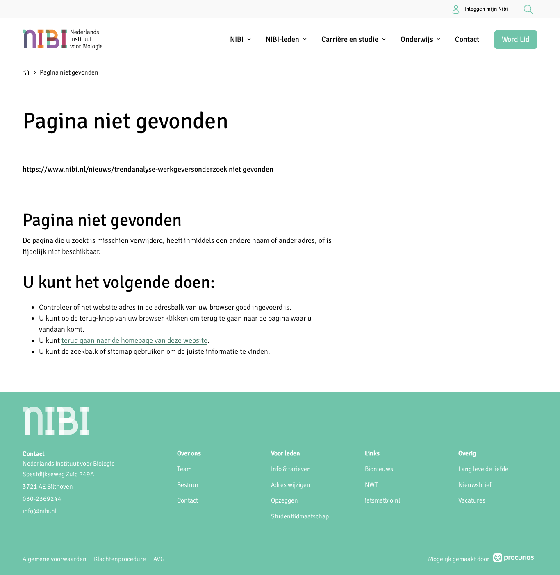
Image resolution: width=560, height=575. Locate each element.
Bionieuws (379, 469)
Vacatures (471, 500)
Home (26, 71)
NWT (371, 485)
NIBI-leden (282, 39)
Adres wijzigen (290, 485)
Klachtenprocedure (120, 559)
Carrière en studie (349, 39)
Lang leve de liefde (483, 469)
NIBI (237, 39)
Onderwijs (417, 39)
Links (372, 453)
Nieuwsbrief (475, 485)
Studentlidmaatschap (300, 516)
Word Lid (516, 39)
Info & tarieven (291, 469)
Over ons (189, 453)
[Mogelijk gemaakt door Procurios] (513, 559)
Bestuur (188, 485)
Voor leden (285, 453)
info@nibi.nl (40, 511)
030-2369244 (42, 499)
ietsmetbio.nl (382, 500)
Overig (467, 453)
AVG (158, 559)
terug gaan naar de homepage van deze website (134, 340)
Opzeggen (284, 500)
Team (184, 469)
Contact (467, 39)
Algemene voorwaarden (55, 559)
